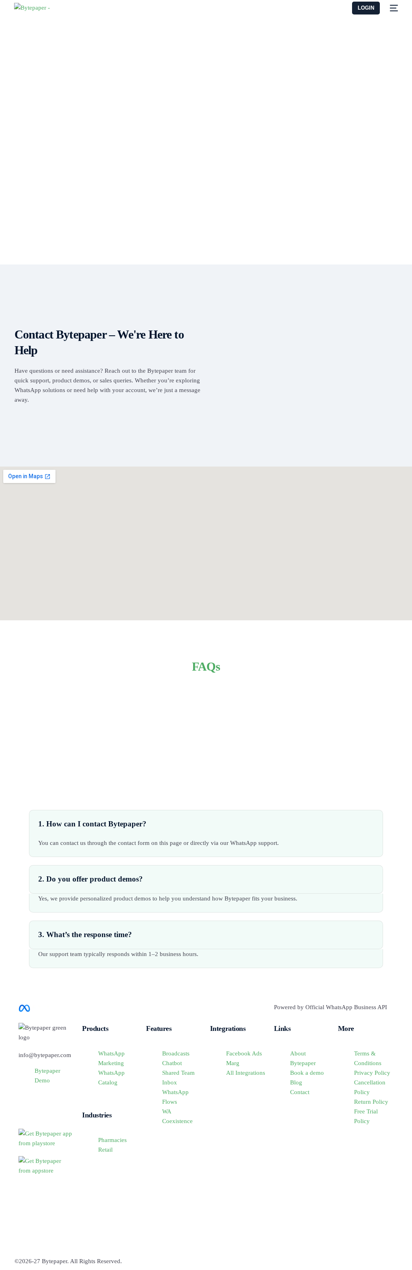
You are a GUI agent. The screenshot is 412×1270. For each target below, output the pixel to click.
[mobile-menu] (393, 8)
